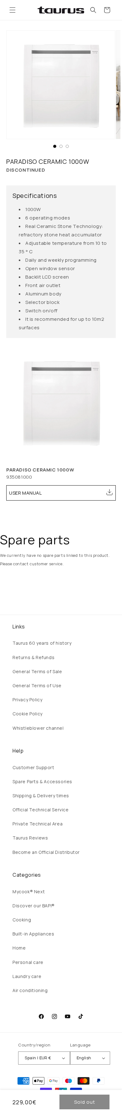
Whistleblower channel (38, 728)
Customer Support (33, 767)
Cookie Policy (28, 714)
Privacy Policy (27, 700)
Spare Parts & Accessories (42, 781)
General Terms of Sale (37, 671)
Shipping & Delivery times (41, 796)
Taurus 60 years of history (42, 643)
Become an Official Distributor (46, 852)
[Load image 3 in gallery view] (67, 146)
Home (19, 948)
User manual (25, 493)
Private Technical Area (38, 824)
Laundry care (27, 976)
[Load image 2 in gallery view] (61, 146)
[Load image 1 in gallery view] (54, 146)
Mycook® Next (29, 892)
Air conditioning (30, 990)
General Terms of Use (37, 685)
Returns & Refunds (33, 657)
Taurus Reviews (30, 838)
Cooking (22, 920)
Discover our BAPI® (34, 906)
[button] (12, 10)
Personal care (28, 962)
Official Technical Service (41, 810)
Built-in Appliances (33, 934)
